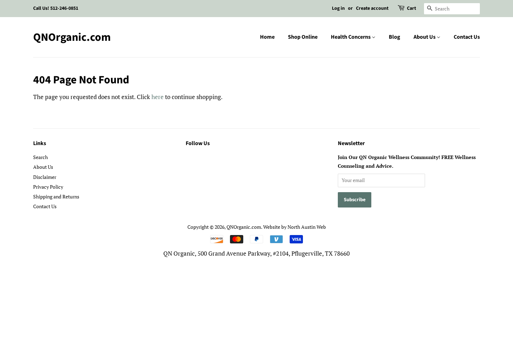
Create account (372, 8)
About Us (425, 37)
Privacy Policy (48, 186)
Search (40, 157)
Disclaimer (44, 177)
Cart (411, 8)
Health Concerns (351, 37)
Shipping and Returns (56, 196)
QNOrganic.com (72, 37)
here (157, 97)
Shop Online (303, 37)
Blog (394, 37)
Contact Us (467, 37)
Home (267, 37)
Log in (338, 8)
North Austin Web (307, 227)
